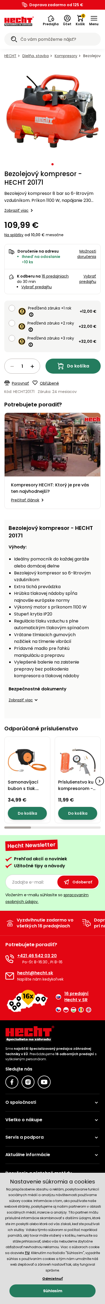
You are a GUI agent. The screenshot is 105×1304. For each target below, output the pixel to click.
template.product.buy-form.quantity (22, 366)
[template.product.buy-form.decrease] (12, 366)
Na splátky (13, 235)
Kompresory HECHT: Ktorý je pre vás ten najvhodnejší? (50, 488)
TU (27, 1253)
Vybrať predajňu (36, 287)
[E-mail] (9, 976)
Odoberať (82, 882)
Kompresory (66, 56)
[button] (51, 20)
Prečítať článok (25, 500)
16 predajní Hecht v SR (76, 997)
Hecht (10, 56)
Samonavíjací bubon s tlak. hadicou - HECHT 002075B (26, 791)
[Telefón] (9, 959)
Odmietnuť (52, 1278)
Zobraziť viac (16, 210)
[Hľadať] (14, 40)
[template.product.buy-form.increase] (32, 366)
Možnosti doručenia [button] (86, 254)
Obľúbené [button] (49, 383)
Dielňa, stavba (35, 56)
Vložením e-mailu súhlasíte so (47, 898)
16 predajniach (55, 276)
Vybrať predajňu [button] (87, 279)
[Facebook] (11, 1082)
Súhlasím (52, 1291)
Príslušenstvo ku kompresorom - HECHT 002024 (75, 788)
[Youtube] (44, 1082)
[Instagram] (28, 1082)
